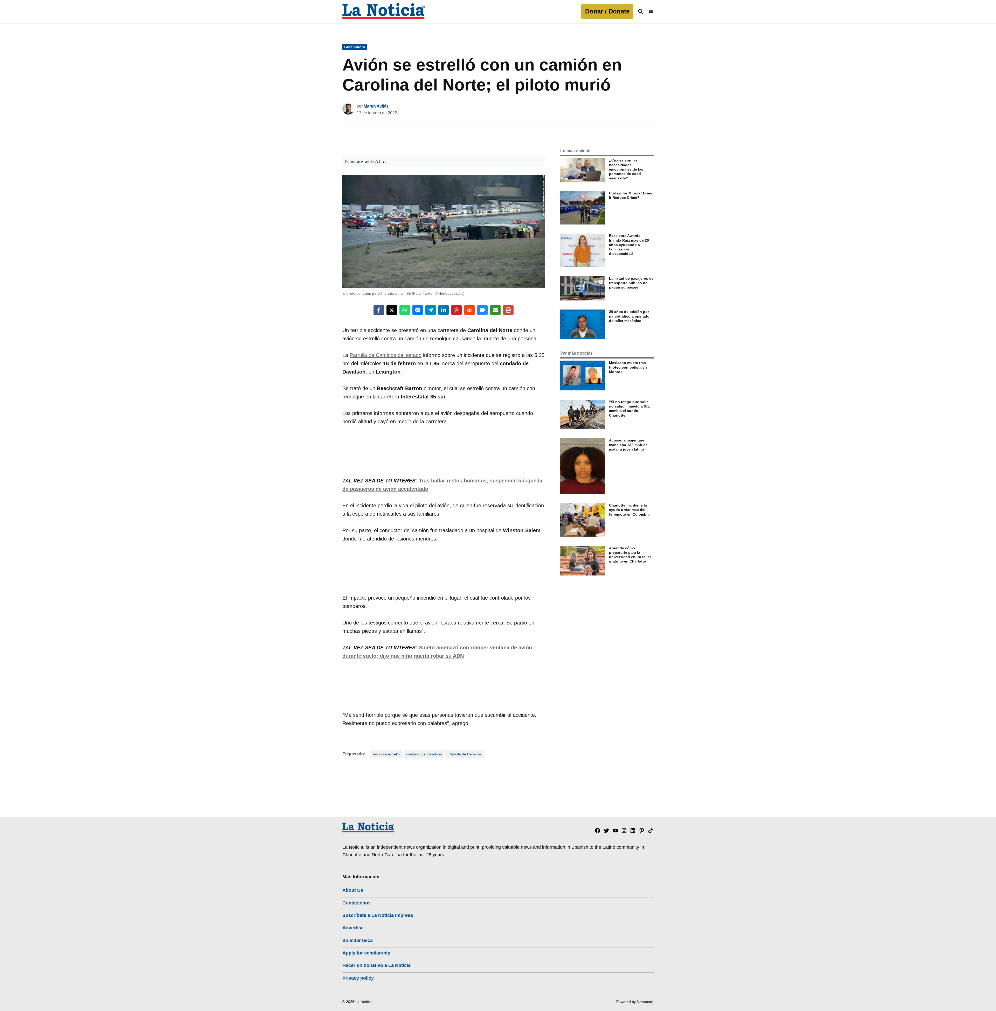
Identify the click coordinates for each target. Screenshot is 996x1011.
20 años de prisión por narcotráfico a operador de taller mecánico (630, 316)
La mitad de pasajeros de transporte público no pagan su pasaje (631, 283)
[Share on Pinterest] (456, 310)
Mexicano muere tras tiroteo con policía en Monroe (628, 367)
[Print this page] (508, 310)
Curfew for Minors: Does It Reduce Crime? (630, 195)
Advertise (353, 927)
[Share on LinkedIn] (443, 310)
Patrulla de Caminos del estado (385, 355)
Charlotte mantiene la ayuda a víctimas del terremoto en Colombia (629, 509)
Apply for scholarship (366, 953)
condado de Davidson (424, 754)
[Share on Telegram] (430, 310)
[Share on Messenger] (417, 310)
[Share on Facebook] (379, 310)
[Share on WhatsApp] (404, 310)
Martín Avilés (376, 106)
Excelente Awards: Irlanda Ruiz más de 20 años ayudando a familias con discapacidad (629, 245)
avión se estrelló (386, 754)
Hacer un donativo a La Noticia (376, 965)
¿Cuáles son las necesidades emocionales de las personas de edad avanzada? (626, 169)
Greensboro (354, 47)
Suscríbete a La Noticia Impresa (377, 915)
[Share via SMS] (482, 310)
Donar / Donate (607, 11)
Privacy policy (358, 978)
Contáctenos (356, 902)
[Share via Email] (495, 310)
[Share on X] (391, 310)
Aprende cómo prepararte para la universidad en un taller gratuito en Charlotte (630, 555)
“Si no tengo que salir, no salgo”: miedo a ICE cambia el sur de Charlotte (629, 408)
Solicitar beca (357, 940)
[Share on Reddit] (469, 310)
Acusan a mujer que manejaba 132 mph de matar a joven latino (628, 444)
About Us (352, 890)
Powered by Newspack (635, 1002)
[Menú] (651, 11)
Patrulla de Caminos (465, 754)
